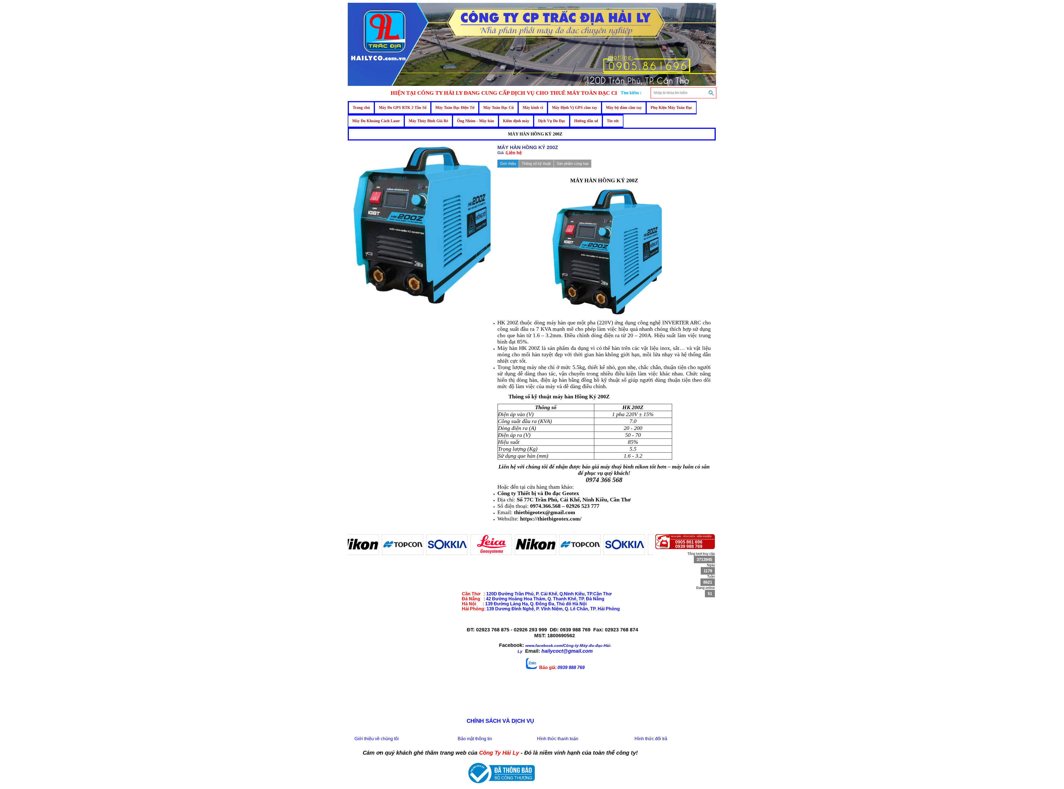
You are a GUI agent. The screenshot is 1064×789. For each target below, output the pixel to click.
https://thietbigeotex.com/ (551, 519)
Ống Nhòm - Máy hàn (475, 121)
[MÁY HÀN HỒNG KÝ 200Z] (422, 304)
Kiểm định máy (516, 121)
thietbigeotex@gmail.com (544, 512)
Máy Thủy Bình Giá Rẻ (428, 121)
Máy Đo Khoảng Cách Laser (376, 121)
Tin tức (613, 121)
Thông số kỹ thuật (536, 164)
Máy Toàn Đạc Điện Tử (454, 108)
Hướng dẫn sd (586, 121)
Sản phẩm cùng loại (573, 164)
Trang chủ (361, 108)
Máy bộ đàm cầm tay (624, 108)
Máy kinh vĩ (533, 108)
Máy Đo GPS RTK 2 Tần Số (402, 108)
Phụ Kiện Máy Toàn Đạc (671, 108)
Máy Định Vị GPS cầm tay (574, 108)
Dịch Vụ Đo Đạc (551, 121)
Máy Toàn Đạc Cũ (498, 108)
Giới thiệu (508, 164)
